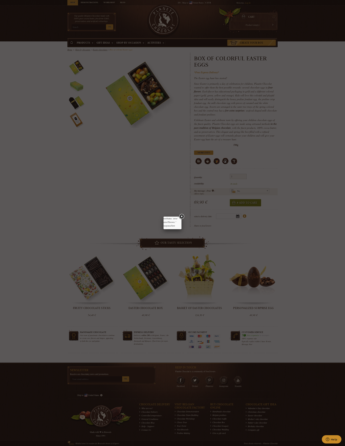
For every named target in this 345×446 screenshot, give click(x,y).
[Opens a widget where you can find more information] (331, 439)
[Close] (181, 216)
